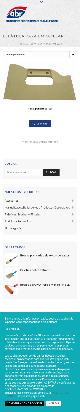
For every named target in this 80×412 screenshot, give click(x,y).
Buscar (51, 172)
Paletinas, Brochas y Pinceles (23, 214)
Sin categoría (13, 228)
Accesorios (11, 200)
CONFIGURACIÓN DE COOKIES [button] (24, 403)
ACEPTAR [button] (53, 403)
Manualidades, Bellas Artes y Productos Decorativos (37, 207)
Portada (23, 44)
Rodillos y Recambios (18, 221)
